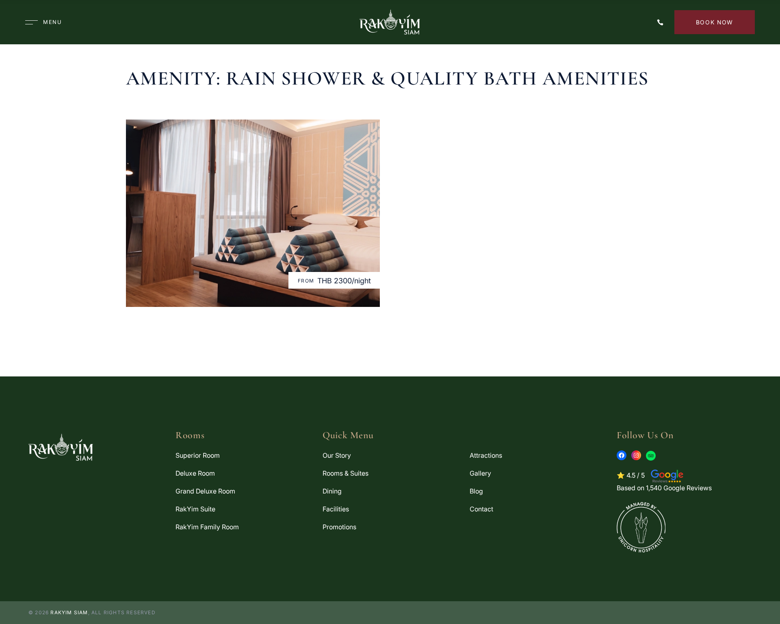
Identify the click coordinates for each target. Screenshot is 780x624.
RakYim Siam (69, 612)
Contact (481, 509)
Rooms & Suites (345, 473)
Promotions (339, 527)
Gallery (480, 473)
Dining (332, 491)
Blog (476, 491)
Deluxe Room (195, 473)
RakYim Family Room (207, 527)
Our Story (337, 455)
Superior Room (198, 455)
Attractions (486, 455)
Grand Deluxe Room (205, 491)
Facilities (336, 509)
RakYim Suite (195, 509)
